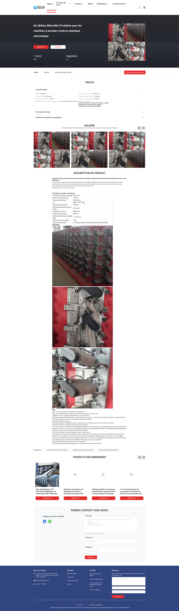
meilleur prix (41, 47)
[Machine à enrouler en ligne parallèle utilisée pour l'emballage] (132, 474)
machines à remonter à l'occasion (57, 450)
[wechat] (49, 521)
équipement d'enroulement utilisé (83, 450)
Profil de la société (71, 573)
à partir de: (89, 537)
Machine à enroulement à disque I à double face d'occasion (73, 491)
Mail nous (58, 47)
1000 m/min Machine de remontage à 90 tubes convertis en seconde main (46, 491)
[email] (44, 521)
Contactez (90, 557)
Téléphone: (89, 547)
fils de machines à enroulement (108, 450)
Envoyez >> (118, 596)
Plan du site (79, 605)
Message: (89, 516)
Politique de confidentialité (96, 605)
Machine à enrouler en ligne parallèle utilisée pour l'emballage (130, 491)
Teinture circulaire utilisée (96, 579)
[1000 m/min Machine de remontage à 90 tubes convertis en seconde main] (47, 474)
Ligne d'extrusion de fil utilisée (95, 574)
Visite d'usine (70, 577)
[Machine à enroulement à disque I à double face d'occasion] (75, 474)
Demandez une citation (135, 72)
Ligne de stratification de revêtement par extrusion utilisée (96, 584)
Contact (69, 584)
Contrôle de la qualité (72, 580)
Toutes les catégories (95, 589)
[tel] (55, 521)
